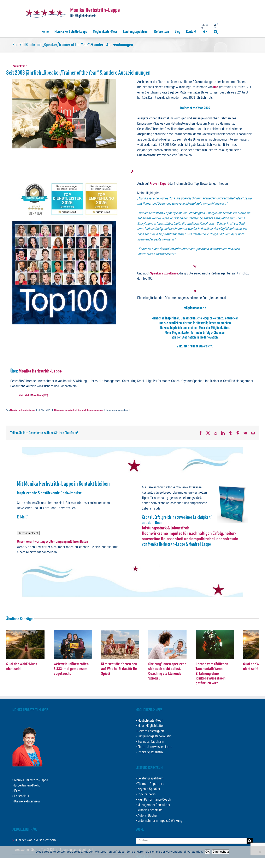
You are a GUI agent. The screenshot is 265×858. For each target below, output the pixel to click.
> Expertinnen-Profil (26, 784)
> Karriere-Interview (26, 800)
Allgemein (59, 410)
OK (207, 851)
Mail (21, 395)
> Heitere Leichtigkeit (150, 730)
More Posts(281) (39, 395)
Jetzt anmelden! (28, 533)
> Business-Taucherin (150, 741)
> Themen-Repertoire (150, 783)
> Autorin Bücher (147, 815)
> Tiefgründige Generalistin (153, 735)
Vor (24, 66)
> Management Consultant (153, 804)
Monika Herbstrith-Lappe (40, 371)
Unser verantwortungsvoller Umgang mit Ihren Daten (52, 542)
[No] (260, 852)
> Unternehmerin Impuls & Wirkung (159, 820)
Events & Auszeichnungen (90, 410)
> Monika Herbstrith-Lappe (30, 779)
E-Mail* (22, 517)
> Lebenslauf (20, 795)
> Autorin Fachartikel (149, 809)
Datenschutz (220, 851)
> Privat (17, 790)
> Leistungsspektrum (150, 777)
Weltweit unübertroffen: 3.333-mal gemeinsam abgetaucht (76, 673)
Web (27, 395)
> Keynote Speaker (148, 788)
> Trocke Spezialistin (149, 751)
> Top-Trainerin (145, 793)
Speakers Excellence (164, 273)
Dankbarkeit (71, 410)
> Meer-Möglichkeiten (150, 725)
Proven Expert (159, 184)
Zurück (17, 66)
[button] (216, 31)
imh (215, 87)
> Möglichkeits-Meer (149, 720)
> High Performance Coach (153, 799)
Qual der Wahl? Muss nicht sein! (36, 839)
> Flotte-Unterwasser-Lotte (154, 746)
